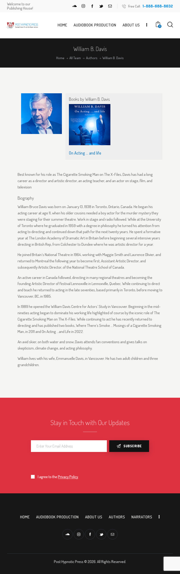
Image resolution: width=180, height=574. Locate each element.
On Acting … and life (85, 152)
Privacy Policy (68, 477)
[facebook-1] (92, 6)
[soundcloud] (74, 6)
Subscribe (133, 446)
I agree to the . (58, 476)
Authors (92, 58)
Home (60, 58)
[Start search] (170, 24)
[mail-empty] (110, 6)
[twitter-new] (101, 6)
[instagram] (83, 6)
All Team (75, 58)
